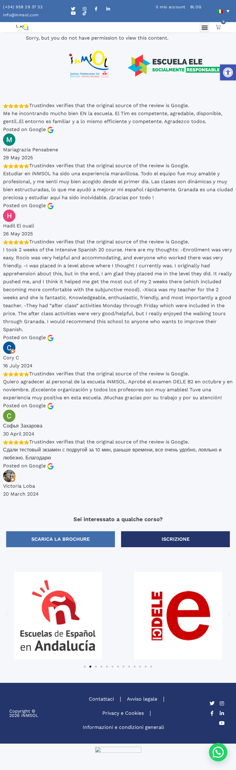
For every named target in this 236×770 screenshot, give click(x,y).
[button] (228, 72)
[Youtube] (222, 723)
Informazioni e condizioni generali (123, 727)
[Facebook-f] (212, 713)
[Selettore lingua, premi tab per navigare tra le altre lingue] (223, 11)
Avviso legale (142, 699)
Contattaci (101, 699)
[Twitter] (212, 703)
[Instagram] (222, 703)
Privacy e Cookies (123, 713)
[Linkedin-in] (222, 713)
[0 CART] (218, 27)
